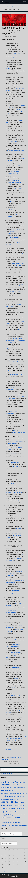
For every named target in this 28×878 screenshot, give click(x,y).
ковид (13, 802)
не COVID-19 (15, 181)
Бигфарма (19, 782)
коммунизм (20, 802)
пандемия (6, 814)
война (23, 793)
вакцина (5, 790)
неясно (18, 165)
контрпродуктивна (16, 374)
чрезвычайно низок (16, 534)
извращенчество (15, 799)
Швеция (20, 340)
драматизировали (15, 462)
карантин (5, 802)
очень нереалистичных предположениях (12, 610)
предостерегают (16, 695)
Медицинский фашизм (10, 785)
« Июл (3, 871)
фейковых (15, 466)
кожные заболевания (18, 432)
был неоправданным (15, 361)
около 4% (14, 141)
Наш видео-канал (6, 773)
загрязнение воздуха (18, 263)
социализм (5, 822)
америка (16, 787)
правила (18, 265)
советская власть (13, 820)
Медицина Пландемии (10, 6)
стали (10, 746)
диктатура (8, 799)
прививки (16, 817)
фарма (16, 825)
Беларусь (13, 340)
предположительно (15, 209)
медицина (4, 809)
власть (18, 793)
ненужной (19, 571)
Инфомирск (5, 2)
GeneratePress (14, 876)
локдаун (17, 805)
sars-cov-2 (11, 782)
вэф (26, 793)
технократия (17, 822)
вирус (14, 793)
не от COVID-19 (15, 229)
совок (21, 820)
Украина (9, 787)
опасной (12, 573)
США (6, 787)
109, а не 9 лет (14, 237)
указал (14, 688)
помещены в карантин (16, 291)
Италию (18, 137)
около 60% (18, 109)
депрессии (18, 639)
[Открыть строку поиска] (18, 2)
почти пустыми (12, 443)
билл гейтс (22, 787)
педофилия (14, 815)
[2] (16, 430)
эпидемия (16, 763)
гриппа (15, 57)
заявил (16, 678)
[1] (14, 430)
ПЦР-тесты (22, 785)
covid (3, 782)
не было (18, 528)
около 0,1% (17, 53)
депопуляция (18, 796)
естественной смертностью (15, 150)
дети (2, 799)
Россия (2, 787)
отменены (13, 453)
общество (14, 812)
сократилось (17, 188)
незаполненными (19, 442)
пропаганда (5, 820)
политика (9, 817)
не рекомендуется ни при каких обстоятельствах (16, 738)
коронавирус (8, 763)
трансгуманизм (7, 825)
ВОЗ (24, 782)
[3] (19, 522)
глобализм (7, 796)
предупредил (16, 667)
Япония (15, 338)
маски (22, 805)
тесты (10, 822)
